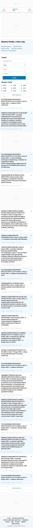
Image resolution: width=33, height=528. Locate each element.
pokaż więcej (16, 488)
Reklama (23, 522)
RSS (12, 522)
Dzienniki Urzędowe (16, 48)
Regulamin (25, 520)
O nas (9, 518)
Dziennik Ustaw (17, 46)
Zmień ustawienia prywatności (12, 520)
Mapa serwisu (16, 523)
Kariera (8, 522)
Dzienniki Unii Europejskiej (8, 50)
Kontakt (17, 522)
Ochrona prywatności (18, 518)
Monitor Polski (5, 48)
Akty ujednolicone (6, 46)
